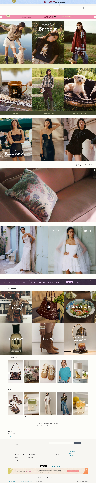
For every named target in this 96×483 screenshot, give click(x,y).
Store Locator (72, 451)
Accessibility (27, 481)
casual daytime (70, 434)
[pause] (94, 170)
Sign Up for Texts (73, 455)
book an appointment (72, 275)
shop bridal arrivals (24, 275)
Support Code (32, 481)
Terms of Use (15, 481)
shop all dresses (48, 162)
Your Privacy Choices (39, 481)
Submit (77, 442)
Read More (10, 436)
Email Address (51, 440)
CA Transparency (21, 481)
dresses (27, 434)
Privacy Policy (61, 446)
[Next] (95, 16)
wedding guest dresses (63, 434)
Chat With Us (72, 457)
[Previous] (1, 16)
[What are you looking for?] (82, 8)
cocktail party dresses (53, 434)
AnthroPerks (72, 453)
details (20, 5)
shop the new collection (48, 223)
